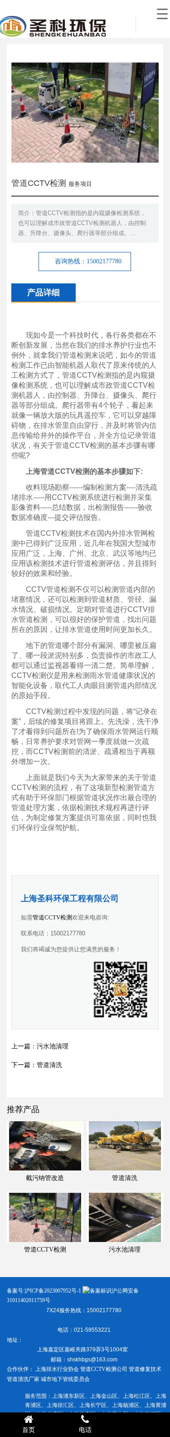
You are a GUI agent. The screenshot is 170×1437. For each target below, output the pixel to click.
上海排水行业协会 (57, 1369)
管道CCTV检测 (52, 917)
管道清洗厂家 (23, 1379)
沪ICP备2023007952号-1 (52, 1291)
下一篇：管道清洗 (36, 1065)
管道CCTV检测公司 (103, 1369)
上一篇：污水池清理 (39, 1046)
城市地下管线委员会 (65, 1379)
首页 (28, 1430)
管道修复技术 (145, 1369)
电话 (85, 1430)
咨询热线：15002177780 (88, 261)
